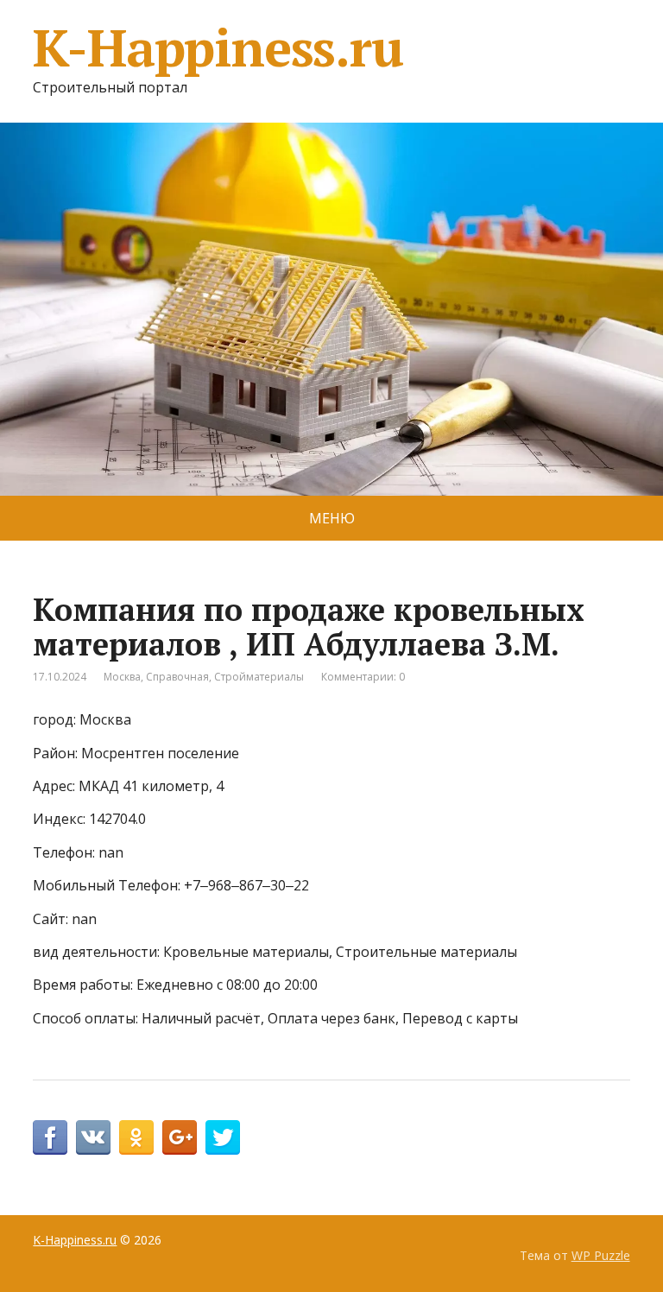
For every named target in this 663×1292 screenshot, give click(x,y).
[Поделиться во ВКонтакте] (93, 1137)
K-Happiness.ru (217, 47)
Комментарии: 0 (363, 676)
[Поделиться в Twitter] (222, 1137)
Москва (122, 676)
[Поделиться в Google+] (179, 1137)
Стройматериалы (259, 676)
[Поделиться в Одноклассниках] (136, 1137)
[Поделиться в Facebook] (50, 1137)
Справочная (177, 676)
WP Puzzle (600, 1255)
